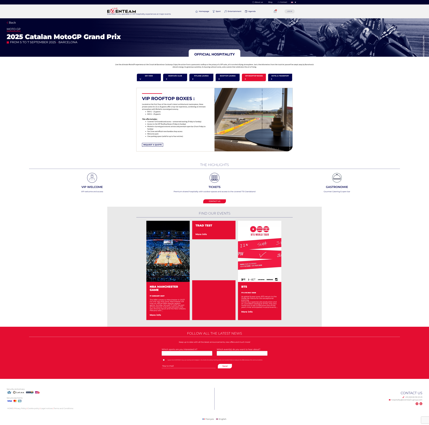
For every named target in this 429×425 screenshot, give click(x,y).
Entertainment (234, 11)
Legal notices (47, 408)
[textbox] (186, 353)
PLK (244, 286)
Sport (218, 11)
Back (12, 22)
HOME (10, 408)
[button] (214, 54)
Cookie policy (33, 408)
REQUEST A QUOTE (152, 145)
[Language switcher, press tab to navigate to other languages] (293, 2)
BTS (198, 286)
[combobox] (187, 353)
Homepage (204, 11)
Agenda (252, 11)
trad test (158, 225)
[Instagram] (417, 403)
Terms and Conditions (63, 408)
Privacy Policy (20, 408)
